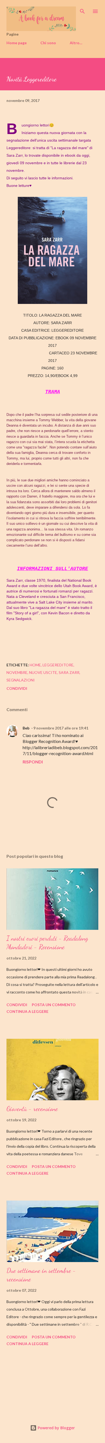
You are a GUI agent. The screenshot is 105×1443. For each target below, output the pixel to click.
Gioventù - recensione (32, 1109)
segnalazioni (20, 680)
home (35, 665)
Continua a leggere (27, 1011)
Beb (26, 728)
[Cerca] (82, 9)
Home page (16, 42)
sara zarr (69, 672)
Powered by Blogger (56, 1427)
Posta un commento (54, 1004)
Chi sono (48, 42)
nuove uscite (43, 672)
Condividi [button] (16, 688)
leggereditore (58, 665)
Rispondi (33, 761)
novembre (16, 672)
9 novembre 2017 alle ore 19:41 (60, 728)
